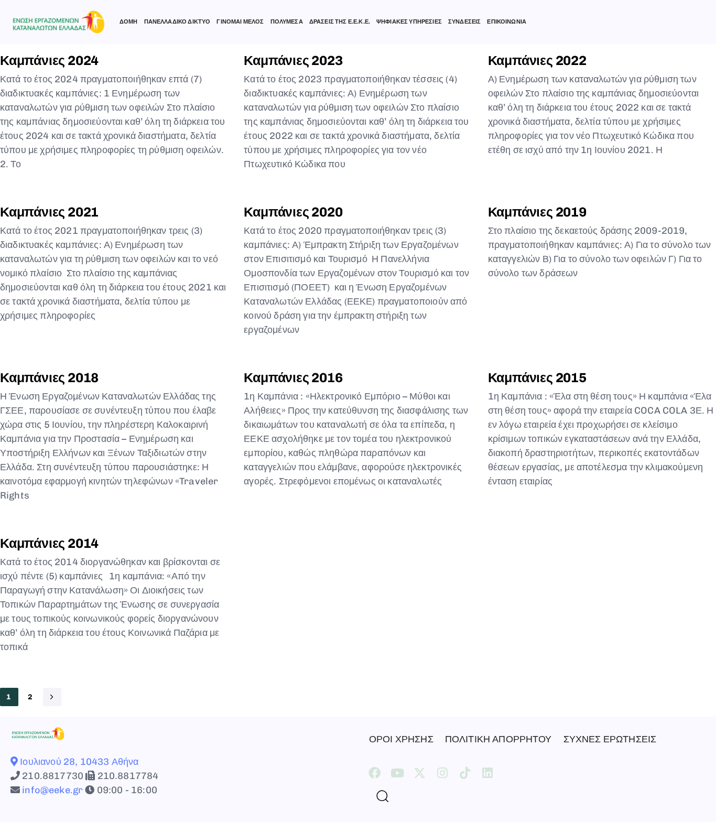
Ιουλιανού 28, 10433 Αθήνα (78, 761)
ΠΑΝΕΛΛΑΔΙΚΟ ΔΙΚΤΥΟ (177, 21)
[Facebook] (374, 773)
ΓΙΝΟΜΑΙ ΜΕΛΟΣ (240, 21)
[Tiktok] (465, 773)
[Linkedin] (488, 773)
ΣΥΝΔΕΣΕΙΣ (464, 21)
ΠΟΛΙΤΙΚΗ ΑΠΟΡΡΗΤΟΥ (498, 739)
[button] (378, 795)
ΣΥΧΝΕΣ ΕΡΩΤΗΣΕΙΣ (610, 739)
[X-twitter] (420, 773)
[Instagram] (443, 773)
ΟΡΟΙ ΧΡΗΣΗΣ (401, 739)
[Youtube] (397, 773)
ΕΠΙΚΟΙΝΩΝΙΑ (506, 21)
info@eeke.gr (51, 790)
